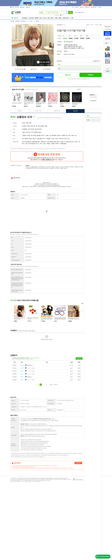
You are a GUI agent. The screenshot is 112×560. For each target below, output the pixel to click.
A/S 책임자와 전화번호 (15, 260)
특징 (14, 135)
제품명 (15, 123)
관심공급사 (93, 100)
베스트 (44, 18)
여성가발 (37, 21)
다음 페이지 (109, 65)
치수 (12, 244)
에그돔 (28, 7)
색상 (59, 64)
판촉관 (60, 18)
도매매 (12, 7)
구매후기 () (38, 110)
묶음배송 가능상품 (31, 89)
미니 (63, 15)
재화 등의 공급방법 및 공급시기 (17, 269)
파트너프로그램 (20, 69)
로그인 (73, 7)
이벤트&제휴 (65, 18)
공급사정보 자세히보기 (96, 95)
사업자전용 (31, 18)
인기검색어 (57, 15)
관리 (14, 138)
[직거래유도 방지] (46, 156)
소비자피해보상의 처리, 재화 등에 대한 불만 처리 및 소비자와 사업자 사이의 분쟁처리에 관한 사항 (17, 285)
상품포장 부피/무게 (51, 198)
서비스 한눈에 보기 (79, 12)
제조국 (12, 250)
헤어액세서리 (23, 21)
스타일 (15, 126)
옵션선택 (59, 61)
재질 (14, 132)
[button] (82, 310)
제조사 (12, 198)
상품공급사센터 (94, 7)
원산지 (12, 194)
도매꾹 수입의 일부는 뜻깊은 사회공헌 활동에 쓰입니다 (79, 78)
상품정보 (19, 110)
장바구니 (88, 7)
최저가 (40, 18)
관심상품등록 (47, 69)
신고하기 (78, 462)
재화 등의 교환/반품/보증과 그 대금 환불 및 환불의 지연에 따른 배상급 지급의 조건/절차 (17, 278)
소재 (12, 240)
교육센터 (23, 7)
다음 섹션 (110, 43)
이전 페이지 (107, 65)
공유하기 (108, 71)
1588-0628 (107, 38)
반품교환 (75, 111)
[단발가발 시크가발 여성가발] (33, 45)
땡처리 (52, 18)
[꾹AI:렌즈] (66, 12)
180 (100, 24)
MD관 (48, 18)
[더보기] (108, 43)
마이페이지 (82, 7)
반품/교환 (15, 141)
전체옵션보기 (96, 61)
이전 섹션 (104, 43)
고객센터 (99, 7)
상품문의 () (57, 110)
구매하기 (91, 75)
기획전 (56, 18)
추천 (71, 18)
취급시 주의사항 (14, 253)
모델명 (49, 194)
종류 (12, 237)
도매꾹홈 (12, 21)
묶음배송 (37, 18)
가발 (31, 21)
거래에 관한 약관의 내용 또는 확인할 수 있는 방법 (17, 291)
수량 (59, 68)
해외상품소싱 (25, 18)
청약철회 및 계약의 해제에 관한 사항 (17, 273)
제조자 (12, 247)
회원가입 (77, 7)
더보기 (78, 89)
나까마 (17, 7)
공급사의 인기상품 (18, 89)
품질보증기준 (13, 256)
